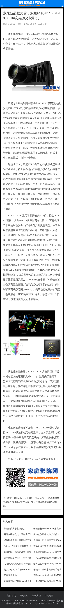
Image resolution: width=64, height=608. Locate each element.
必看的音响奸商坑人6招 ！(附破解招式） (23, 581)
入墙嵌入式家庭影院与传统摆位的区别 (22, 563)
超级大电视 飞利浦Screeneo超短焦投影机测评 (26, 569)
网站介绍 (24, 595)
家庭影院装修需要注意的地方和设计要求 (23, 552)
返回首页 (11, 595)
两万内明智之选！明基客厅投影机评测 (22, 534)
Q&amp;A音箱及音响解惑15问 (18, 546)
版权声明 (36, 595)
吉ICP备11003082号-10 (46, 603)
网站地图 (48, 595)
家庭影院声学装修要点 (14, 528)
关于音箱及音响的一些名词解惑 (19, 558)
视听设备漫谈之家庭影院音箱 (18, 540)
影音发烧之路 (10, 575)
